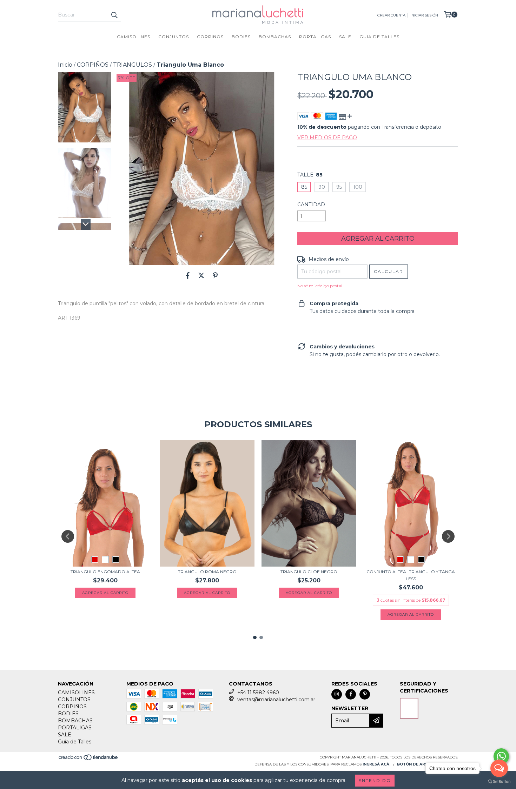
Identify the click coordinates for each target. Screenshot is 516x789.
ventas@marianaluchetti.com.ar (276, 699)
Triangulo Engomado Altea (105, 571)
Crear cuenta (391, 15)
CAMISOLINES (133, 36)
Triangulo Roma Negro (207, 571)
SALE (345, 36)
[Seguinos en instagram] (336, 694)
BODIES (241, 36)
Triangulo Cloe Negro (308, 571)
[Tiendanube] (88, 759)
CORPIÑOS (210, 36)
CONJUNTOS (173, 36)
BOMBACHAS (275, 36)
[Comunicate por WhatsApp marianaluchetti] (501, 756)
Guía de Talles (379, 36)
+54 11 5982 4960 (258, 692)
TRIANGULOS (132, 64)
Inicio (65, 64)
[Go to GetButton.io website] (499, 782)
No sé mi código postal (319, 285)
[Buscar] (114, 15)
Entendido (374, 780)
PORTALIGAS (315, 36)
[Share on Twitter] (201, 275)
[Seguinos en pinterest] (364, 694)
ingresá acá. (376, 764)
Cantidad (311, 204)
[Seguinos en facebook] (350, 694)
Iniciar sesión (424, 15)
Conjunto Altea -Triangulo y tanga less (410, 575)
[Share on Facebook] (188, 275)
